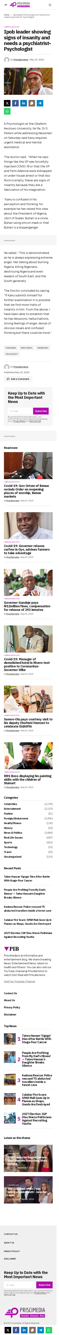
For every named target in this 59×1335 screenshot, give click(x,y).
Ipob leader (11, 348)
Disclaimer (10, 1014)
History (8, 828)
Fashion (8, 813)
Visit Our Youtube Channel (19, 981)
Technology (11, 847)
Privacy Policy (19, 421)
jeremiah (11, 1167)
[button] (6, 5)
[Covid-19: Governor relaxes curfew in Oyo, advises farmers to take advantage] (28, 525)
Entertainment (12, 808)
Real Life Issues (13, 837)
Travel (7, 852)
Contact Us (10, 993)
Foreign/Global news (16, 818)
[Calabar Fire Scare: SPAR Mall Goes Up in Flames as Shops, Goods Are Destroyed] (10, 1099)
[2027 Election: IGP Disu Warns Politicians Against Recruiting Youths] (10, 1118)
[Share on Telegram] (40, 103)
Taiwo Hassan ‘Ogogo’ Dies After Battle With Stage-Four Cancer (36, 1039)
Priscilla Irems (13, 1199)
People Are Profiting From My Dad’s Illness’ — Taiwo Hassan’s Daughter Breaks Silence (24, 893)
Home (6, 14)
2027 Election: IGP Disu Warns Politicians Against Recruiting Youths (36, 1118)
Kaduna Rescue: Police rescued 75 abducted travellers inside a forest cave (37, 1080)
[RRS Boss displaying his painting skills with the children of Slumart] (28, 755)
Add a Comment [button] (20, 378)
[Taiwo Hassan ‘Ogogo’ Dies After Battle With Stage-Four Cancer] (10, 1039)
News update (26, 348)
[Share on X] (7, 103)
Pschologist (12, 354)
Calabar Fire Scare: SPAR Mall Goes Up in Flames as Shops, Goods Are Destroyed (36, 1099)
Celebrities (10, 804)
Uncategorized (12, 856)
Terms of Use (35, 421)
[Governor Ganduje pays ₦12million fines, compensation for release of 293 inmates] (28, 582)
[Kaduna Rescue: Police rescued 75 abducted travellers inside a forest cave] (10, 1079)
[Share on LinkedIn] (23, 103)
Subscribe (41, 411)
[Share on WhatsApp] (7, 111)
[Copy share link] (32, 103)
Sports (8, 842)
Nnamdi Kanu (43, 348)
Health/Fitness (12, 823)
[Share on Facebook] (15, 103)
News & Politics (12, 27)
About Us (9, 1000)
